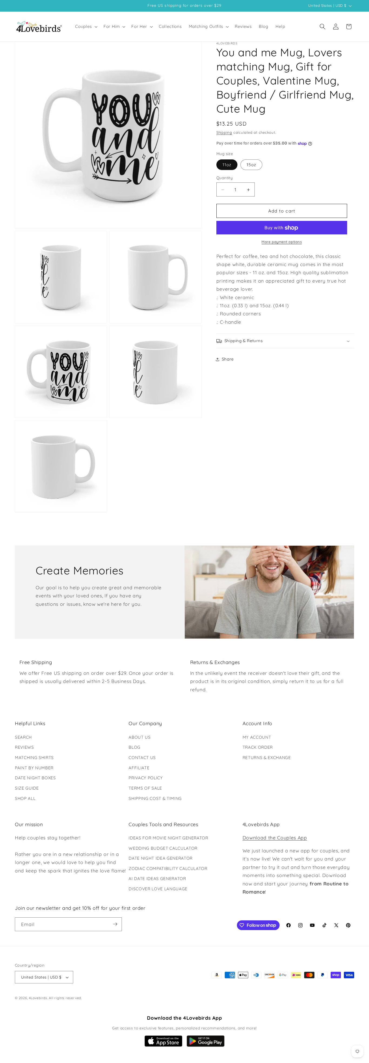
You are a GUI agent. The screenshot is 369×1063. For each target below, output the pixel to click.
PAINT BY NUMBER (34, 767)
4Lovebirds (38, 998)
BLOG (134, 747)
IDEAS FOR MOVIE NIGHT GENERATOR (168, 838)
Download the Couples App (275, 838)
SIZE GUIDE (27, 788)
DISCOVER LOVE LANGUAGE (158, 889)
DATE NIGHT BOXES (35, 777)
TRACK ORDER (258, 747)
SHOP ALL (25, 798)
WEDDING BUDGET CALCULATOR (163, 848)
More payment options (281, 242)
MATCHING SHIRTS (34, 757)
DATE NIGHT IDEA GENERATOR (161, 858)
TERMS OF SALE (145, 788)
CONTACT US (142, 757)
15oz (251, 165)
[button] (86, 26)
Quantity (224, 178)
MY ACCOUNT (257, 737)
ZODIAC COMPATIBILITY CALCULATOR (168, 868)
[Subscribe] (115, 924)
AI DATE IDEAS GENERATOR (157, 878)
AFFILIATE (139, 767)
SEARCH (23, 737)
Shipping (224, 132)
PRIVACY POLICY (146, 777)
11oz (227, 165)
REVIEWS (24, 747)
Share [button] (228, 359)
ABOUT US (139, 737)
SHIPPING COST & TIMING (155, 798)
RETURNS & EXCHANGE (267, 757)
